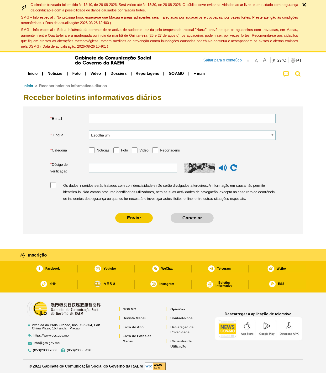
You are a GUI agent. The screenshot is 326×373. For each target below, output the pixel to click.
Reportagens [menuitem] (147, 73)
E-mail (57, 118)
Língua (57, 135)
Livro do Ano (133, 327)
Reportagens (170, 150)
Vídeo (143, 150)
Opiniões (177, 309)
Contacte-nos (181, 318)
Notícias (103, 150)
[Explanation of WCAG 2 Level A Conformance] (155, 366)
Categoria (59, 150)
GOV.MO (129, 309)
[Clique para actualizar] (233, 168)
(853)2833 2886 (45, 350)
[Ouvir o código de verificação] (223, 170)
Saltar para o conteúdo (222, 60)
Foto (124, 150)
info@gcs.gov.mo (47, 343)
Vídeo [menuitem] (95, 73)
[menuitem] (55, 73)
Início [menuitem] (33, 73)
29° (281, 60)
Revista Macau (135, 318)
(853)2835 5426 (79, 350)
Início (28, 86)
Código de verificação (59, 167)
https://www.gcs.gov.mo (51, 335)
